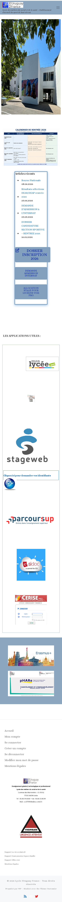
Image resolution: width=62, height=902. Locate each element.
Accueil (9, 730)
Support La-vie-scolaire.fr (15, 852)
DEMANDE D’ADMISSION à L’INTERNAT (30, 209)
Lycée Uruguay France (27, 881)
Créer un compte (15, 748)
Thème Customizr (48, 889)
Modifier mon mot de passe (21, 760)
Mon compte (12, 736)
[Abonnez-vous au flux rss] (25, 896)
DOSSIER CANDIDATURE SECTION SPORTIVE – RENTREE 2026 (33, 228)
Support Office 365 (12, 860)
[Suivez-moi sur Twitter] (36, 896)
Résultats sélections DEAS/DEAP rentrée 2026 (32, 193)
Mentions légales (15, 766)
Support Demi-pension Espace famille (20, 856)
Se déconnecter (14, 754)
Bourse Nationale (31, 180)
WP (19, 889)
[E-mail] (30, 896)
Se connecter (13, 742)
